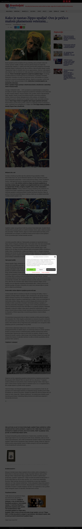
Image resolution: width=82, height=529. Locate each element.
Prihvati (31, 269)
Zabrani (41, 269)
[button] (55, 256)
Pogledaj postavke (51, 269)
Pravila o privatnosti (36, 272)
